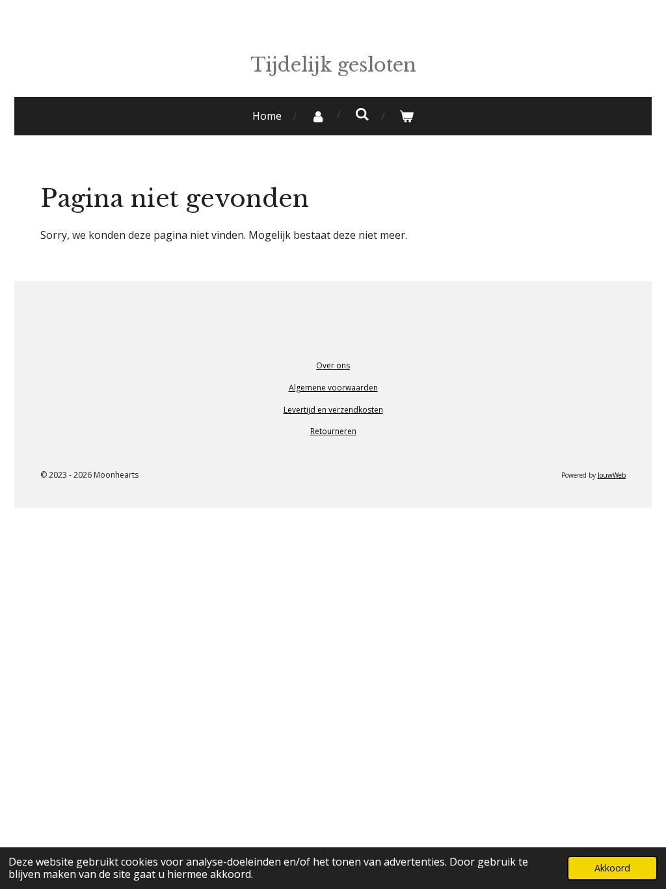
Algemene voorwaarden (333, 387)
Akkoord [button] (612, 868)
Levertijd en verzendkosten (333, 409)
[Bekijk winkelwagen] (406, 116)
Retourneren (333, 431)
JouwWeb (612, 475)
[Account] (318, 116)
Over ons (333, 365)
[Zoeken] (362, 113)
